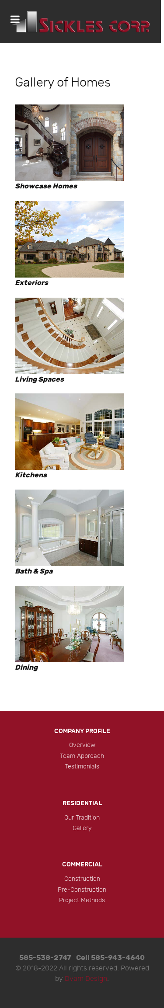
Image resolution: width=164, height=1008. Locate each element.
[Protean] (80, 21)
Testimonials (82, 766)
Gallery (82, 828)
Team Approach (82, 756)
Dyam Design (86, 979)
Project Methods (82, 900)
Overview (82, 745)
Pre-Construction (82, 889)
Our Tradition (82, 817)
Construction (82, 879)
